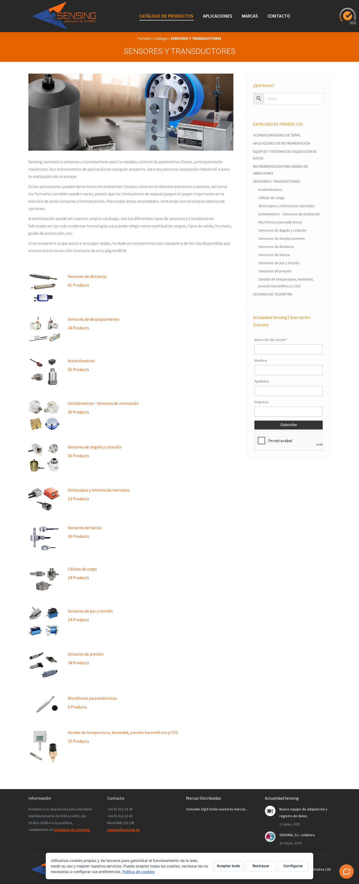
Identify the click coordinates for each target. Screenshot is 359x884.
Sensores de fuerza (84, 532)
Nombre (260, 360)
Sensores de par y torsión (90, 615)
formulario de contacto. (71, 829)
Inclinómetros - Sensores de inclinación (103, 408)
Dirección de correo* (270, 339)
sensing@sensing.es (123, 829)
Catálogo (160, 38)
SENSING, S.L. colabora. (297, 834)
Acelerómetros (81, 365)
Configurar (293, 865)
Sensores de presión (86, 658)
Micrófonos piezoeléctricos (92, 702)
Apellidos (261, 381)
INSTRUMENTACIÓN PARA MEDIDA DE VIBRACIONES (280, 170)
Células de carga (82, 573)
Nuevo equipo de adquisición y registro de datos (303, 812)
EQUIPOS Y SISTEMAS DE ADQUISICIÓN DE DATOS (285, 155)
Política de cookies (138, 871)
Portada (144, 38)
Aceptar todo (228, 865)
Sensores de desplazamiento (93, 323)
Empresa (261, 402)
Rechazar (261, 865)
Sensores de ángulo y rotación (94, 451)
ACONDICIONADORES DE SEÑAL (277, 135)
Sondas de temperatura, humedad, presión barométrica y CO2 (123, 737)
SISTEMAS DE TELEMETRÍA (273, 294)
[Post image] (270, 811)
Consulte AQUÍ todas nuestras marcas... (217, 809)
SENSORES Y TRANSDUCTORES (276, 181)
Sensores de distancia (87, 281)
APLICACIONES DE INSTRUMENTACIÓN (281, 143)
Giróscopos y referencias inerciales (99, 494)
